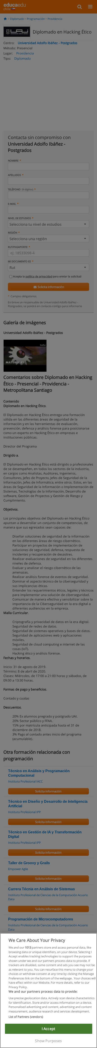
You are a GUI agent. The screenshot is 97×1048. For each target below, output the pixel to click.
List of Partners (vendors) (26, 1017)
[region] (48, 990)
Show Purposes (48, 1040)
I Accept (48, 1028)
